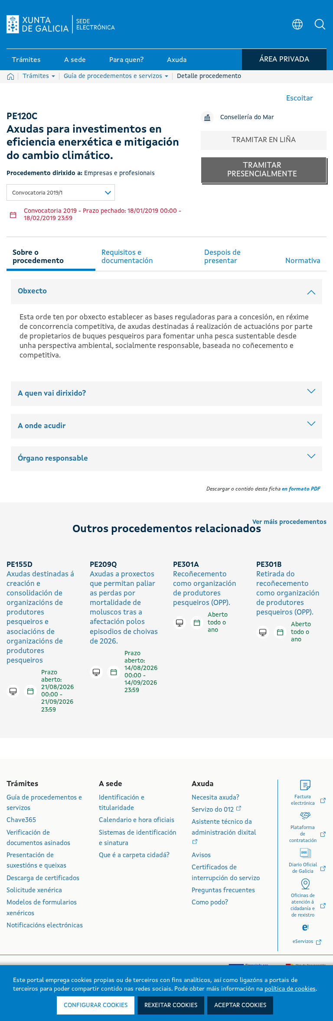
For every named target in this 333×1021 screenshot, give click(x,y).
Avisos (201, 855)
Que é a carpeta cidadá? (134, 855)
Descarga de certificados (43, 878)
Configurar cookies (95, 1005)
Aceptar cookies (240, 1005)
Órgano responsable (53, 458)
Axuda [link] (176, 60)
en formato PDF (301, 489)
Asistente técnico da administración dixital (224, 827)
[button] (319, 24)
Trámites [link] (26, 60)
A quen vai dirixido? (52, 393)
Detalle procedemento (209, 76)
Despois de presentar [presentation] (222, 257)
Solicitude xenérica (34, 891)
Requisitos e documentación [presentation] (127, 257)
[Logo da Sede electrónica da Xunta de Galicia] (61, 24)
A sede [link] (75, 60)
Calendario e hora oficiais (136, 820)
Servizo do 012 (213, 810)
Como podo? (210, 903)
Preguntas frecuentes (223, 891)
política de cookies (290, 989)
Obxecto (32, 291)
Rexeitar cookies (170, 1005)
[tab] (51, 256)
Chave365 (21, 820)
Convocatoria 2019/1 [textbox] (37, 193)
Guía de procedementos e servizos (114, 76)
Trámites (37, 76)
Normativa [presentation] (302, 261)
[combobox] (61, 192)
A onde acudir (41, 426)
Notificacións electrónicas (45, 926)
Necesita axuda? (215, 798)
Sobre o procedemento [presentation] (38, 257)
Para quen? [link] (126, 60)
